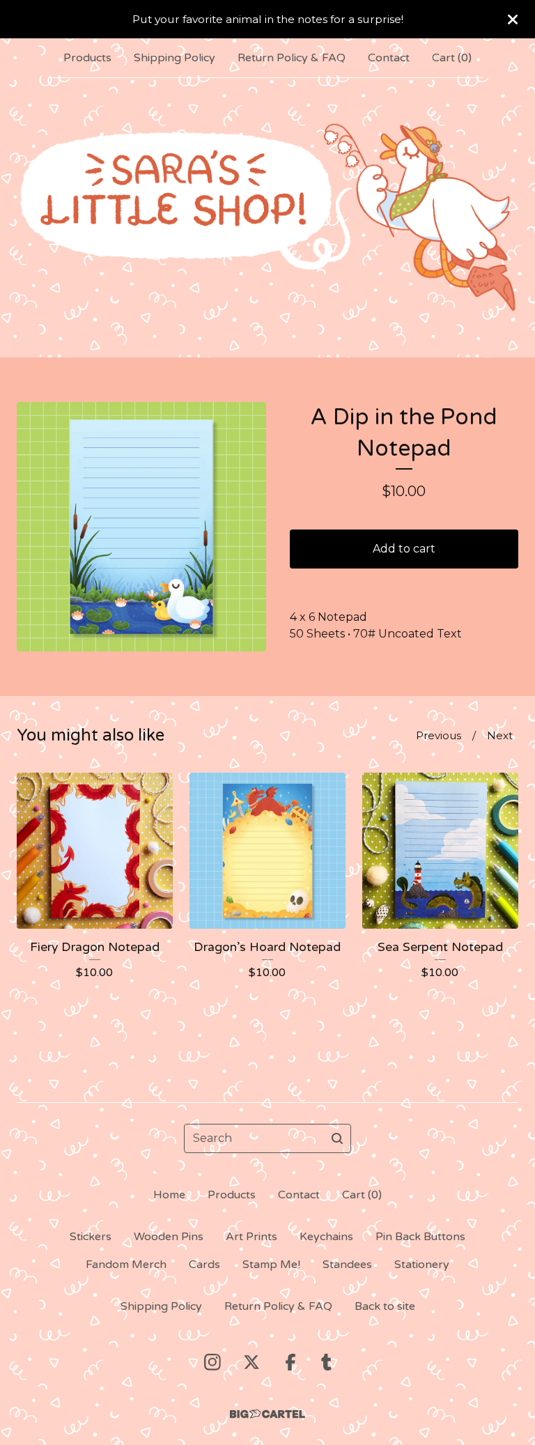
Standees (347, 1265)
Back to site (385, 1306)
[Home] (267, 217)
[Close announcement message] (513, 19)
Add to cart (404, 548)
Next (500, 735)
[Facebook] (290, 1362)
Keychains (326, 1237)
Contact (389, 58)
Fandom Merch (126, 1265)
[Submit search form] (337, 1138)
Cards (204, 1265)
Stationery (421, 1265)
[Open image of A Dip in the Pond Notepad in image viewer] (141, 526)
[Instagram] (212, 1362)
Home (169, 1195)
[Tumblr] (326, 1362)
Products (87, 58)
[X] (251, 1362)
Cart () (452, 58)
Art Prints (251, 1237)
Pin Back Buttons (420, 1237)
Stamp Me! (271, 1265)
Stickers (90, 1237)
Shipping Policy (174, 58)
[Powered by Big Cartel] (267, 1414)
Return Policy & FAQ (292, 58)
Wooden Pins (168, 1237)
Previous (438, 735)
